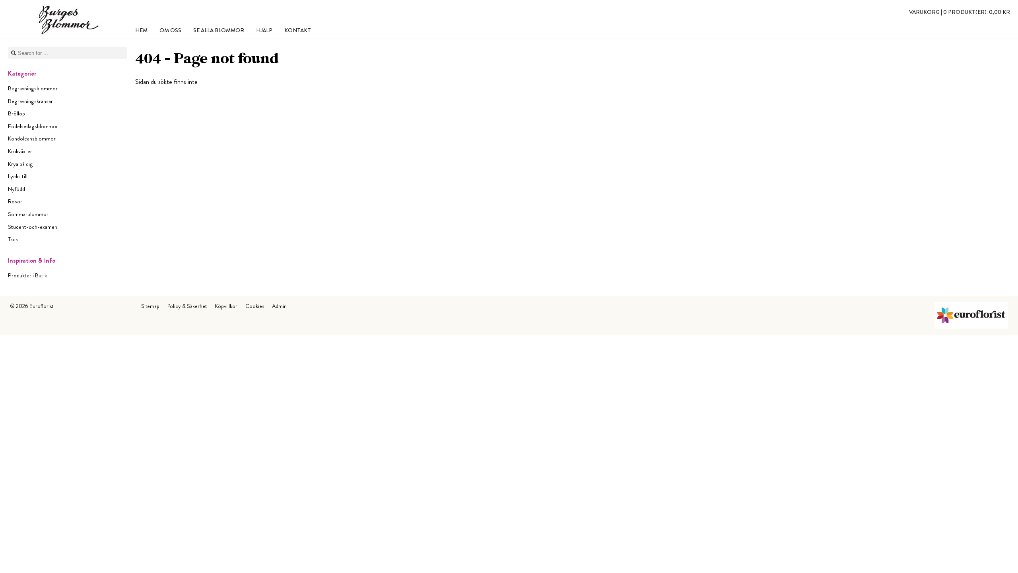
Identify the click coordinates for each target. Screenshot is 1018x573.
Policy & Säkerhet (187, 306)
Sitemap (150, 306)
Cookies (254, 306)
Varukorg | (959, 12)
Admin (279, 306)
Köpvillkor (226, 306)
